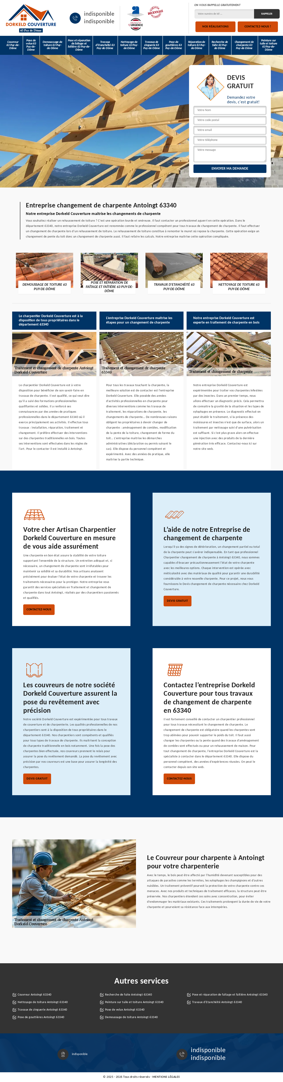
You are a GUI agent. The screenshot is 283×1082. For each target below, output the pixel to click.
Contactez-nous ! (258, 26)
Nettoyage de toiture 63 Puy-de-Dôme (129, 45)
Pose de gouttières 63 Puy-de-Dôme (173, 45)
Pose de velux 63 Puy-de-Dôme (31, 45)
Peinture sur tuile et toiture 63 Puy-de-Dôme (268, 45)
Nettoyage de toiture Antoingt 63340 (43, 1002)
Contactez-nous (39, 609)
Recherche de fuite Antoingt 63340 (128, 994)
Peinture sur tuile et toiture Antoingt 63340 (134, 1002)
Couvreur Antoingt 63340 (35, 994)
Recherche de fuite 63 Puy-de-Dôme (220, 45)
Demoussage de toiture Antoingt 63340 (131, 1017)
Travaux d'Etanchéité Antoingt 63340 (217, 1002)
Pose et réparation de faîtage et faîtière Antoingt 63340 (230, 994)
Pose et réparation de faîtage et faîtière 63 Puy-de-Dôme (79, 45)
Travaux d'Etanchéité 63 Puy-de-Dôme (105, 45)
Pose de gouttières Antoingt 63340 (41, 1017)
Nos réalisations (215, 26)
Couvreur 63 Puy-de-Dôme (12, 45)
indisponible (99, 14)
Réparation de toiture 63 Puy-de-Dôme (197, 45)
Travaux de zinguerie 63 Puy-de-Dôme (151, 45)
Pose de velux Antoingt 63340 (125, 1009)
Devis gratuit (177, 601)
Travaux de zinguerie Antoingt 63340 (42, 1009)
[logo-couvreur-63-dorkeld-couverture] (31, 18)
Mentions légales (166, 1077)
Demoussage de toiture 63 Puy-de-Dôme (52, 45)
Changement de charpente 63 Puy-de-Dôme (244, 45)
